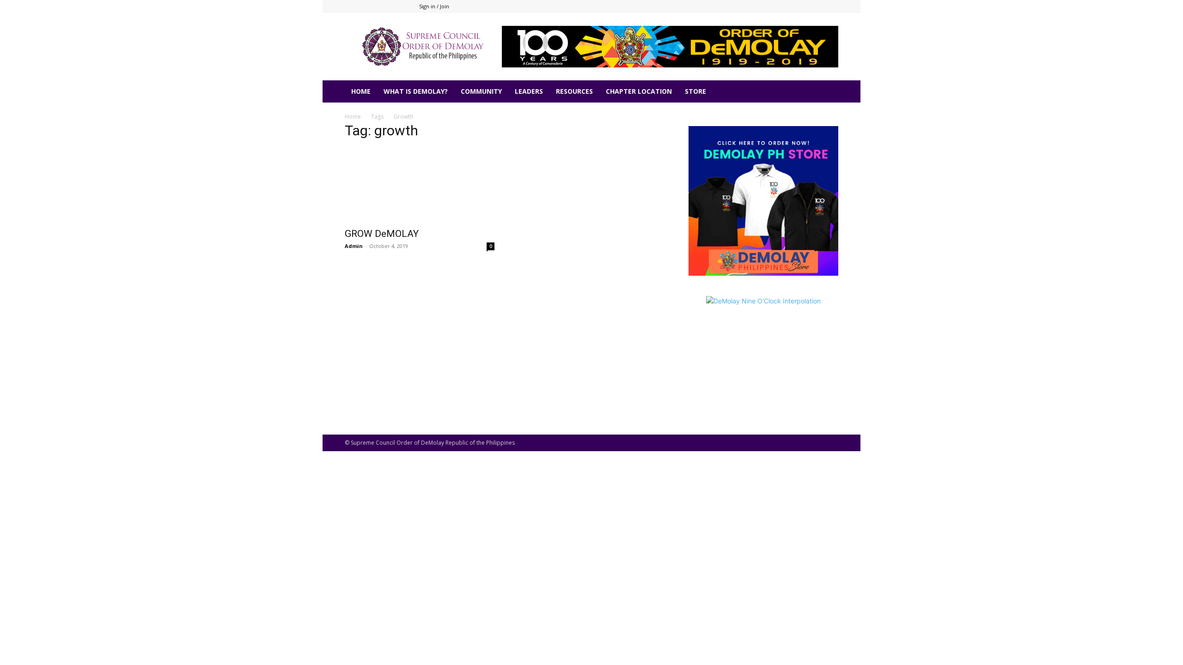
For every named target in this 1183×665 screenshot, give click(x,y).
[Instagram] (801, 6)
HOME (361, 91)
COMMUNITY (481, 91)
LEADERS (529, 91)
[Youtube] (831, 6)
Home (353, 117)
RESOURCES (574, 91)
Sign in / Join (434, 6)
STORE (695, 91)
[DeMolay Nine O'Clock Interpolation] (763, 351)
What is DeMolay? (416, 91)
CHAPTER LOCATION (639, 91)
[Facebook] (786, 6)
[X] (816, 6)
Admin (354, 245)
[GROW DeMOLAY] (419, 185)
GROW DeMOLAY (382, 233)
